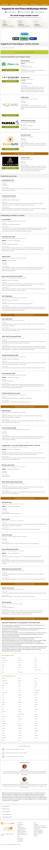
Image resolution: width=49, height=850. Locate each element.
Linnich (3, 718)
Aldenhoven (20, 680)
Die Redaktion (20, 824)
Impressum (36, 835)
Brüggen (19, 683)
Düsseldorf (3, 721)
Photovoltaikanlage (31, 632)
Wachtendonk (20, 735)
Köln (35, 687)
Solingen (35, 721)
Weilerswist (36, 735)
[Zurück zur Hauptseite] (8, 823)
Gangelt (35, 685)
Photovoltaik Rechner (6, 811)
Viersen (3, 704)
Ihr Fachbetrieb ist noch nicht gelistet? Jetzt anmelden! (24, 618)
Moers (35, 702)
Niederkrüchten (4, 723)
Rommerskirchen (4, 692)
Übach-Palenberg (20, 714)
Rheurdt (35, 699)
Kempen (19, 699)
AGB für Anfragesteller (38, 831)
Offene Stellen (36, 828)
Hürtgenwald (36, 730)
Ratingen (19, 716)
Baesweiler (19, 709)
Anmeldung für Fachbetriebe (40, 825)
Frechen (19, 697)
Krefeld (19, 678)
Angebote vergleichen (6, 814)
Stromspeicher (14, 4)
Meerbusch (3, 728)
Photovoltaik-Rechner (21, 828)
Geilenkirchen (20, 702)
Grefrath (3, 740)
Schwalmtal (3, 716)
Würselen (35, 709)
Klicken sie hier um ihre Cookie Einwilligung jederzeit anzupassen (10, 844)
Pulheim (3, 730)
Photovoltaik (5, 4)
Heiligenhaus (36, 704)
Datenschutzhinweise (38, 830)
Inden (19, 687)
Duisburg (35, 714)
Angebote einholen (6, 808)
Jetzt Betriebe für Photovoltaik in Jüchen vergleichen (24, 153)
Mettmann (36, 678)
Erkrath (19, 704)
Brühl (35, 711)
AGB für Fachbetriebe (38, 833)
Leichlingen (20, 737)
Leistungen (36, 824)
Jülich (3, 714)
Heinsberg (19, 690)
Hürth (19, 740)
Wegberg (3, 699)
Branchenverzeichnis (21, 833)
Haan (35, 680)
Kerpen (19, 692)
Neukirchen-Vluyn (37, 690)
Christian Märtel (17, 645)
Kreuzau (35, 697)
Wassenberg (4, 737)
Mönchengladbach (5, 683)
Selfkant (35, 716)
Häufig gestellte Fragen (7, 817)
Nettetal (19, 685)
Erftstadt (35, 683)
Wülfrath (35, 728)
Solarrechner (44, 4)
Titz (2, 690)
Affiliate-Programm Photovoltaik (40, 827)
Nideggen (36, 737)
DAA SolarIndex (20, 827)
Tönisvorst (3, 735)
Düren (19, 721)
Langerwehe (20, 718)
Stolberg (35, 718)
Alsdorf (19, 723)
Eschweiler (20, 728)
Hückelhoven (4, 711)
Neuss (3, 697)
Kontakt (35, 834)
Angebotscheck (34, 4)
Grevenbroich (4, 678)
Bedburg (3, 685)
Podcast (19, 825)
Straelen (35, 723)
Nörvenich (19, 730)
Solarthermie (24, 4)
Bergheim (3, 702)
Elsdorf (3, 709)
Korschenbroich (4, 680)
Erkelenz (3, 687)
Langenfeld (20, 711)
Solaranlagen (37, 625)
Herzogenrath (36, 692)
